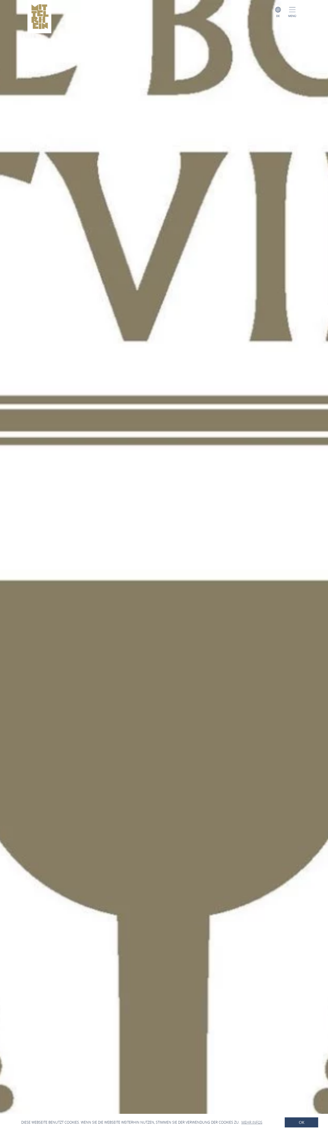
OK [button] (301, 1122)
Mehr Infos (251, 1122)
